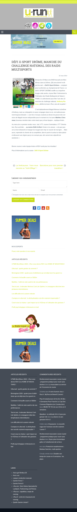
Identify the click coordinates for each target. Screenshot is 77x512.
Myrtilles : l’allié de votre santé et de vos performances (30, 282)
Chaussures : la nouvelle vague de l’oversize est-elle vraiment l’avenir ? (52, 426)
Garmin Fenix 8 (18, 483)
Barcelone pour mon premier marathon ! (51, 166)
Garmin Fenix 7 (18, 481)
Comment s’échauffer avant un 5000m (24, 277)
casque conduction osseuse (22, 478)
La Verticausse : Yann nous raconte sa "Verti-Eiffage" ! (27, 166)
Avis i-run (16, 475)
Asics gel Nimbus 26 (20, 473)
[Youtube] (43, 208)
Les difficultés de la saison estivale (23, 293)
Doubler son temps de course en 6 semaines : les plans (52, 456)
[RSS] (47, 208)
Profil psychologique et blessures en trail (25, 307)
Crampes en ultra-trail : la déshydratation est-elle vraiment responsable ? (36, 298)
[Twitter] (39, 208)
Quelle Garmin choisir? (20, 502)
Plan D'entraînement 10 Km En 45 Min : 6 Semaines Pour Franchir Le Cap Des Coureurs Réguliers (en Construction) (53, 401)
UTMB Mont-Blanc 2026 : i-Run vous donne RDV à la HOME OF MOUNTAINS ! (38, 264)
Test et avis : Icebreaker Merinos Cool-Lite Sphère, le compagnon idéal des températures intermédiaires (23, 415)
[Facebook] (34, 208)
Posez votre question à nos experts (23, 251)
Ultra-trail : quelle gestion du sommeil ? (25, 268)
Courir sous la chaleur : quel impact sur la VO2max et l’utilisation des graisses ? (38, 302)
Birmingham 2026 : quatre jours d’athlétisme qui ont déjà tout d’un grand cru (37, 273)
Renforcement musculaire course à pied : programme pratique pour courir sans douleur (53, 381)
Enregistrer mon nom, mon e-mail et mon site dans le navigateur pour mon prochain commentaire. (38, 194)
